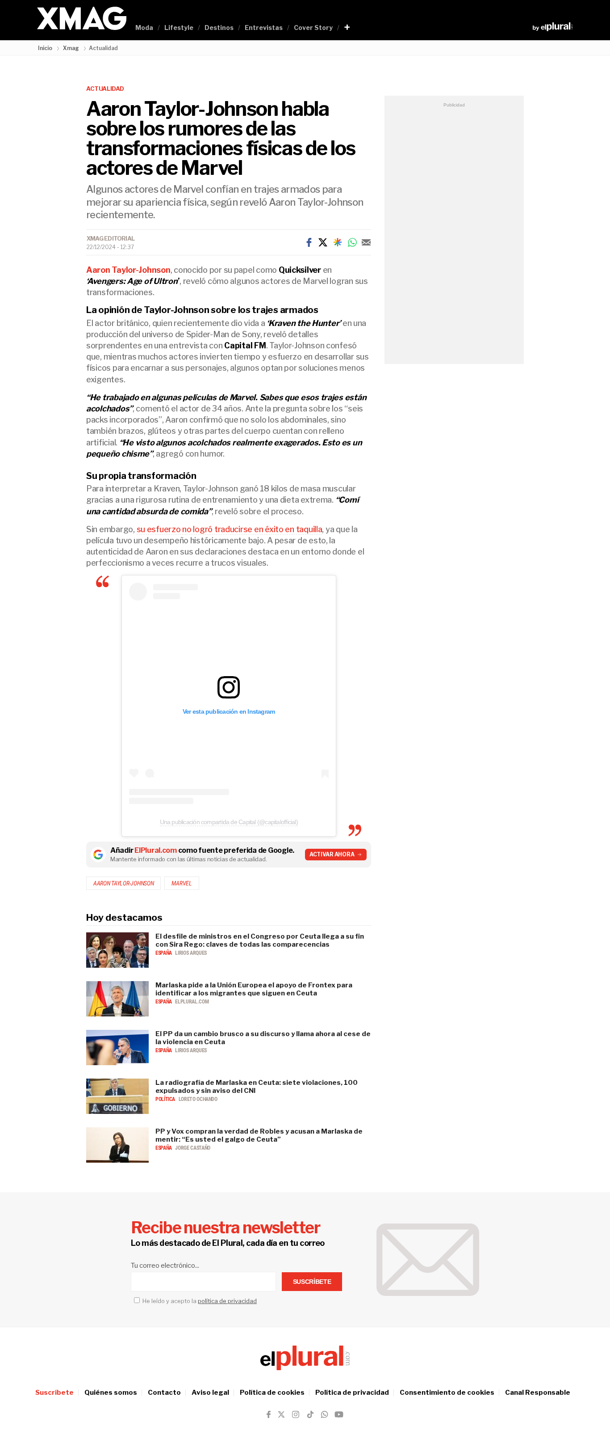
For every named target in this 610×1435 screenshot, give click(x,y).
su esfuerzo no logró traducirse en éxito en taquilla (229, 529)
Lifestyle (178, 27)
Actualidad (105, 88)
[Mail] (366, 242)
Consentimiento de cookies (447, 1392)
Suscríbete (54, 1392)
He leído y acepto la (199, 1300)
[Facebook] (309, 242)
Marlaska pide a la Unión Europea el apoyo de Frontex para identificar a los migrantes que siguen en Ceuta (253, 989)
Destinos (219, 27)
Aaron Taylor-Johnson (123, 883)
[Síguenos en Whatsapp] (323, 1414)
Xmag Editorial (110, 238)
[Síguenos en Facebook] (269, 1414)
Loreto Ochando (198, 1099)
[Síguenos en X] (281, 1414)
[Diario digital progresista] (305, 1358)
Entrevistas (264, 27)
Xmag (71, 48)
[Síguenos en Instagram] (295, 1414)
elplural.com (192, 1002)
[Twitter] (322, 242)
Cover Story (313, 27)
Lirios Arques (190, 953)
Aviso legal (210, 1392)
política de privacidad (227, 1300)
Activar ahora (332, 854)
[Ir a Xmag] (81, 19)
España (164, 953)
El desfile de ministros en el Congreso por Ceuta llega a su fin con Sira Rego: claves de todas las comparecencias (259, 940)
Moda (144, 27)
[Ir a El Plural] (552, 26)
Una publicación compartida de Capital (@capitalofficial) (229, 821)
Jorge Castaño (192, 1148)
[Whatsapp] (352, 242)
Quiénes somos (110, 1392)
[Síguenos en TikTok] (310, 1414)
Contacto (164, 1392)
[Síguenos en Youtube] (338, 1414)
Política (165, 1099)
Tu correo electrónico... (165, 1265)
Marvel (181, 883)
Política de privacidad (352, 1392)
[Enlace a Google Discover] (337, 242)
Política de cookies (272, 1392)
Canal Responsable (537, 1392)
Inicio (45, 48)
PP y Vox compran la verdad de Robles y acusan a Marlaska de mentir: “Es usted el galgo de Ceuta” (259, 1135)
